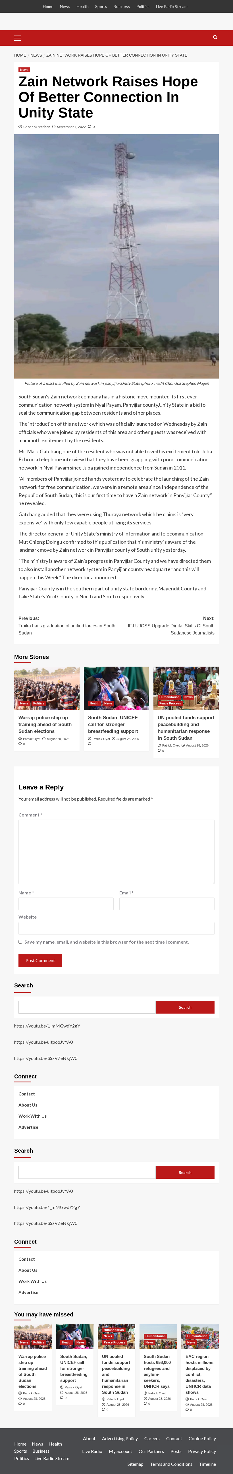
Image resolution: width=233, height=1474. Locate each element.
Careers (152, 1438)
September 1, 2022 (71, 127)
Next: (171, 625)
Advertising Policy (120, 1438)
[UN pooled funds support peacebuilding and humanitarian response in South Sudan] (186, 688)
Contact (26, 1093)
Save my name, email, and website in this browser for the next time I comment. (106, 941)
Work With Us (32, 1116)
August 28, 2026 (58, 739)
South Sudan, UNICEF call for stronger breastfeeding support (113, 724)
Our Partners (151, 1451)
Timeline (207, 1464)
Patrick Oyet (31, 739)
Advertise (28, 1127)
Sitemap (135, 1464)
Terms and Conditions (171, 1464)
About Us (27, 1104)
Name (26, 892)
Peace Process (170, 703)
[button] (20, 37)
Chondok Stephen (36, 127)
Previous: (66, 625)
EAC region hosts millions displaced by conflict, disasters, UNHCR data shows (199, 1374)
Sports (101, 6)
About (89, 1438)
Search (23, 985)
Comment (30, 814)
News (65, 6)
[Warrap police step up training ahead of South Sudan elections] (47, 688)
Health (83, 6)
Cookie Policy (202, 1438)
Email (126, 892)
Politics (142, 6)
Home (48, 6)
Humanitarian (169, 697)
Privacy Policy (202, 1451)
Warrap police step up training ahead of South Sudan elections (45, 724)
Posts (176, 1451)
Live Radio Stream (172, 6)
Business (122, 6)
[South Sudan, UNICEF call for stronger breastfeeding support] (116, 688)
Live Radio (92, 1451)
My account (120, 1451)
